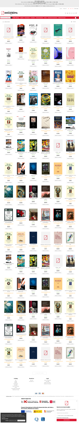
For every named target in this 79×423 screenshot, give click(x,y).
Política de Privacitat (47, 383)
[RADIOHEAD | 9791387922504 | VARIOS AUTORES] (33, 99)
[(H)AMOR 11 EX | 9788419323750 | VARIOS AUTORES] (33, 168)
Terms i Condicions (47, 380)
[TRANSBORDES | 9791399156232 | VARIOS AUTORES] (58, 99)
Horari (45, 17)
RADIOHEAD (33, 106)
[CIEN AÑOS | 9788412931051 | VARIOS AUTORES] (58, 30)
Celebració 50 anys (61, 17)
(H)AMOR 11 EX (33, 175)
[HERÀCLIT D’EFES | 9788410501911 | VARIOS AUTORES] (46, 76)
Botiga (17, 17)
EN (72, 8)
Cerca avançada (15, 17)
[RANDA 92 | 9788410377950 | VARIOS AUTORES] (8, 53)
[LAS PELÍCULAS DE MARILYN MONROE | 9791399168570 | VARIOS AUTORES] (58, 76)
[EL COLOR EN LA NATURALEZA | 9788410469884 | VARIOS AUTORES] (21, 192)
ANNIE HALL (70, 152)
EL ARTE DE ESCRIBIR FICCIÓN (70, 106)
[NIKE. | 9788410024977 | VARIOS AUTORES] (70, 238)
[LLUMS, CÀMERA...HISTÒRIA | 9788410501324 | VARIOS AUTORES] (33, 192)
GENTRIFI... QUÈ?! (58, 152)
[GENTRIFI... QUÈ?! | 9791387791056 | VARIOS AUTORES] (58, 145)
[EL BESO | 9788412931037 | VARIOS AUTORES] (33, 215)
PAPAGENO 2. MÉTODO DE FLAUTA (46, 244)
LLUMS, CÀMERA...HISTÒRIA (33, 198)
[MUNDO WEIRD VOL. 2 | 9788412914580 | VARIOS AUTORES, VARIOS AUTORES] (58, 53)
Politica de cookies (47, 382)
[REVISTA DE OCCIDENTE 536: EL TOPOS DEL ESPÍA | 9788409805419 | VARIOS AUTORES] (70, 168)
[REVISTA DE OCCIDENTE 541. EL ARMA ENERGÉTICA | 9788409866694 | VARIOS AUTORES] (33, 53)
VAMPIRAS (45, 175)
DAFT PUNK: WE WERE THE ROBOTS (58, 221)
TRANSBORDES (58, 106)
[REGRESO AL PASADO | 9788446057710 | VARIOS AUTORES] (58, 192)
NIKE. (70, 244)
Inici (15, 380)
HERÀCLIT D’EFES (45, 83)
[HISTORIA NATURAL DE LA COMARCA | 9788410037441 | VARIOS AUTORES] (8, 30)
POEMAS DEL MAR (8, 198)
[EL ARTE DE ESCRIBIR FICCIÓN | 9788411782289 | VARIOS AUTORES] (70, 99)
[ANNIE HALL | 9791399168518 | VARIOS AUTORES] (70, 145)
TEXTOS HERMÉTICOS (33, 244)
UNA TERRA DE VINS (58, 244)
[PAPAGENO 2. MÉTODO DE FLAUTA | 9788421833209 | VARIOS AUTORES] (46, 238)
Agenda (21, 17)
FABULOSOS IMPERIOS (58, 129)
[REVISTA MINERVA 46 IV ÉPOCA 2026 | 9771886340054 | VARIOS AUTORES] (46, 30)
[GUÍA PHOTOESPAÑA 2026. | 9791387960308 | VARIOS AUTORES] (8, 76)
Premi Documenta (39, 17)
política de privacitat (70, 415)
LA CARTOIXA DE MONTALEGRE (21, 129)
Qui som (61, 8)
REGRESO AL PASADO (58, 198)
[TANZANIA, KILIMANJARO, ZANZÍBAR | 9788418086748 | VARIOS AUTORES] (21, 30)
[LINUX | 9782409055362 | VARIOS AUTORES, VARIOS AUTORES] (70, 30)
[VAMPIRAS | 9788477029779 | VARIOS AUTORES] (46, 168)
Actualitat (33, 17)
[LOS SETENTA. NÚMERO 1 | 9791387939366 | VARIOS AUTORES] (58, 168)
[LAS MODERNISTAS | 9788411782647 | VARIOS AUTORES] (46, 53)
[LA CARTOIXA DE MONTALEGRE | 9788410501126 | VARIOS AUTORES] (21, 122)
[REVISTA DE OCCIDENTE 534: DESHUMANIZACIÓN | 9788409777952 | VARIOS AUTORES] (8, 238)
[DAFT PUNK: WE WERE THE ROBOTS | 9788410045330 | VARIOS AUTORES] (58, 215)
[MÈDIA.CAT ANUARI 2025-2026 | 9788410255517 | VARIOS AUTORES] (21, 99)
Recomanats (27, 17)
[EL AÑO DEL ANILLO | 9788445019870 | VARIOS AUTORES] (46, 99)
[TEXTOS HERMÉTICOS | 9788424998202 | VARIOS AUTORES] (33, 238)
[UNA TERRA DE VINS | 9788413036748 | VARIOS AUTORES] (58, 238)
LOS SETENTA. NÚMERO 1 (58, 175)
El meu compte (76, 8)
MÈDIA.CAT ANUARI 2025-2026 (21, 106)
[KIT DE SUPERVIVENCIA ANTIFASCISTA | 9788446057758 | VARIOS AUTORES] (21, 213)
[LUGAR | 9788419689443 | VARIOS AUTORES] (46, 122)
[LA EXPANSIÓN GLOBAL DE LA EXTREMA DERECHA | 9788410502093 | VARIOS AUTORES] (46, 192)
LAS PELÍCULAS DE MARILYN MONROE (58, 83)
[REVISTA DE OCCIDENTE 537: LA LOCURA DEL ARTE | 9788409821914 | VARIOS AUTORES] (8, 168)
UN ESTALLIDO (33, 129)
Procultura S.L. (65, 8)
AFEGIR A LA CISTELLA (8, 43)
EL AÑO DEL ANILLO (45, 106)
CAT (68, 8)
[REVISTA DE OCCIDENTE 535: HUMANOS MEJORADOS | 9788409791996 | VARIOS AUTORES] (70, 192)
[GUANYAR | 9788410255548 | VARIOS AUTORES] (33, 30)
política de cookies (5, 418)
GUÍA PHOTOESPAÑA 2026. (8, 83)
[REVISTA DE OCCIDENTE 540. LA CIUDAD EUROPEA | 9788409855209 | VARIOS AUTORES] (21, 76)
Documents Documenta (52, 17)
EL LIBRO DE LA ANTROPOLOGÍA (70, 83)
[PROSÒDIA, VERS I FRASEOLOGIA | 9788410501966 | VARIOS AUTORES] (70, 53)
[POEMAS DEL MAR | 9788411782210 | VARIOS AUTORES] (8, 192)
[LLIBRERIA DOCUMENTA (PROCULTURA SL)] (9, 14)
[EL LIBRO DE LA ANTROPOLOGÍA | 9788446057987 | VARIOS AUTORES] (70, 76)
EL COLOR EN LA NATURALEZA (21, 198)
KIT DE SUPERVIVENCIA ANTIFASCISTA (21, 218)
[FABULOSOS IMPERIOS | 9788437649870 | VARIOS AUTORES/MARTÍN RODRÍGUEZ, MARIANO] (58, 122)
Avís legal (47, 381)
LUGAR (46, 129)
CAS (70, 8)
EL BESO (33, 221)
